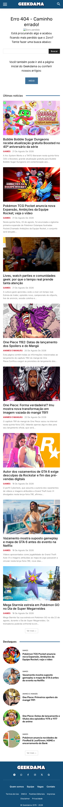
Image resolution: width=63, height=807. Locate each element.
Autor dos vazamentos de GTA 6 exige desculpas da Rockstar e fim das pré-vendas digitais (31, 475)
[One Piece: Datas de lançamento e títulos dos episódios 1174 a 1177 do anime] (11, 718)
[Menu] (5, 4)
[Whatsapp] (21, 775)
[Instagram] (35, 775)
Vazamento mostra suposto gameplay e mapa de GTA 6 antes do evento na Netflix (30, 542)
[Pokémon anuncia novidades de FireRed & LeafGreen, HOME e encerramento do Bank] (11, 739)
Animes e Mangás (13, 351)
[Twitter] (41, 775)
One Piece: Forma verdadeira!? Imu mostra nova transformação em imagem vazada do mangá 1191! (28, 408)
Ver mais (30, 631)
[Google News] (48, 775)
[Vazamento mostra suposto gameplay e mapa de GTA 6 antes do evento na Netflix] (31, 517)
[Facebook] (28, 775)
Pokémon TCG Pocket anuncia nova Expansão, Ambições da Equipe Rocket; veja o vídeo (29, 209)
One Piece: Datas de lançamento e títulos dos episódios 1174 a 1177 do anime (41, 719)
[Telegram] (14, 775)
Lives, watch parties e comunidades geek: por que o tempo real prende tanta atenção (29, 279)
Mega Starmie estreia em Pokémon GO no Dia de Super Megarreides (31, 606)
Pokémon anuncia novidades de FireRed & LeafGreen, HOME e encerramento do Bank (39, 740)
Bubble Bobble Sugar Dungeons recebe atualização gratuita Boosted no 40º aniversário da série (31, 143)
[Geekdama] (31, 4)
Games (7, 151)
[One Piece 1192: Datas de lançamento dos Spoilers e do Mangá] (31, 321)
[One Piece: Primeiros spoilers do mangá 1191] (11, 697)
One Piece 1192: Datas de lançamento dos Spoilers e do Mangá (30, 344)
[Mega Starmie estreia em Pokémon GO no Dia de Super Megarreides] (31, 583)
